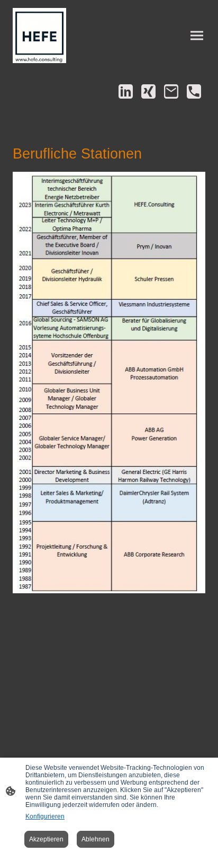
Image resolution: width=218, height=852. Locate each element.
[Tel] (194, 91)
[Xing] (148, 91)
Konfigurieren (45, 816)
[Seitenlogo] (39, 35)
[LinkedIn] (126, 91)
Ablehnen (95, 839)
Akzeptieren (46, 839)
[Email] (171, 91)
